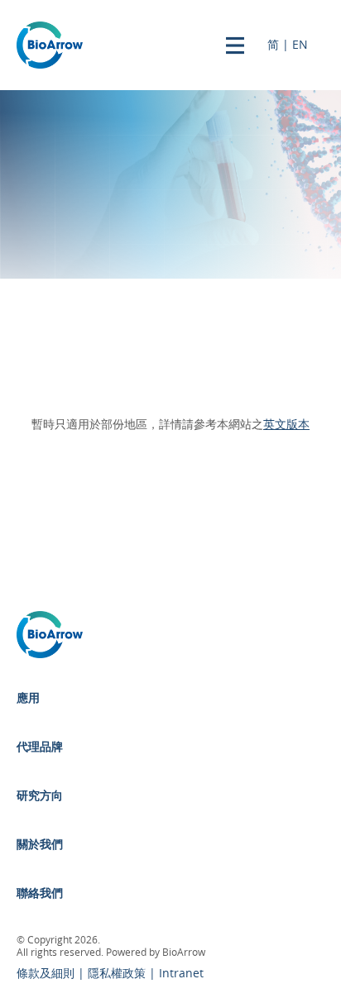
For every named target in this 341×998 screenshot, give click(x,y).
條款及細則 (47, 974)
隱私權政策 (118, 974)
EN (300, 45)
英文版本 (286, 425)
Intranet (181, 974)
